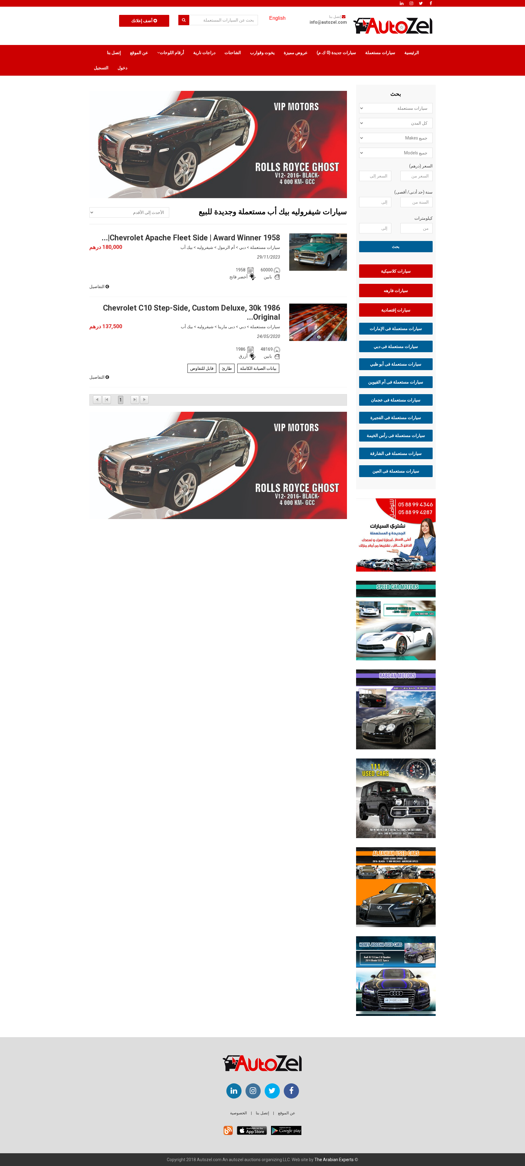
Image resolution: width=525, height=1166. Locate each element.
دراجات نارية (204, 52)
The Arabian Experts (334, 1159)
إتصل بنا (114, 52)
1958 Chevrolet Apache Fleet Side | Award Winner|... (190, 237)
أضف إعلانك (142, 20)
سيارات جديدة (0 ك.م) (336, 52)
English (277, 18)
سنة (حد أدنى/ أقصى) (413, 192)
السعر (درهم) (421, 165)
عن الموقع (139, 52)
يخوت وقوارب (262, 52)
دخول (122, 67)
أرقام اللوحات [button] (172, 52)
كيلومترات (423, 218)
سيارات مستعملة (380, 52)
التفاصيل (97, 286)
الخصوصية (238, 1113)
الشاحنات (233, 52)
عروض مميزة (295, 52)
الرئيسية (411, 52)
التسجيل (101, 67)
